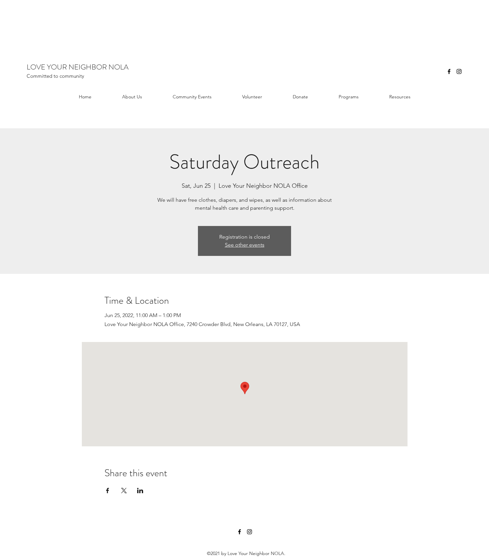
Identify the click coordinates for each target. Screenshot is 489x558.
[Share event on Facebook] (107, 490)
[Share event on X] (124, 490)
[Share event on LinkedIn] (140, 490)
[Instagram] (459, 71)
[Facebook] (449, 71)
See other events (244, 245)
